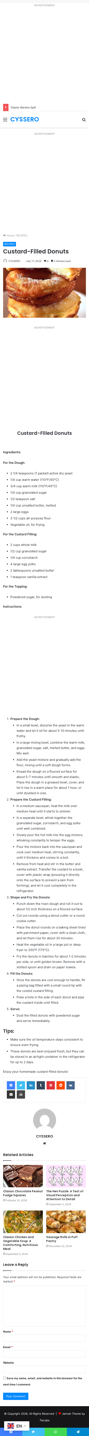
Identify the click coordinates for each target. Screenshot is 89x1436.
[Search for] (84, 121)
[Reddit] (61, 1085)
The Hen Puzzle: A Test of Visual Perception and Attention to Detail (64, 1195)
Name (8, 1331)
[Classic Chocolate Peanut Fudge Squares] (23, 1176)
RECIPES (21, 235)
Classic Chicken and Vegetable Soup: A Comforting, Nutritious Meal (20, 1243)
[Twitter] (21, 1085)
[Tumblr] (41, 1085)
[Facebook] (11, 1085)
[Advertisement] (44, 56)
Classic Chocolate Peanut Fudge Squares (23, 1193)
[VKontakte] (70, 1085)
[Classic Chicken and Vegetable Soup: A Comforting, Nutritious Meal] (23, 1222)
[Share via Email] (11, 1094)
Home (10, 235)
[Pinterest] (51, 1085)
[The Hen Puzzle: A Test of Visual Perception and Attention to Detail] (66, 1176)
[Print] (21, 1094)
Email (8, 1347)
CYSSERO (14, 261)
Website (8, 1362)
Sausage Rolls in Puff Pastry (62, 1239)
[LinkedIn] (31, 1085)
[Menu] (5, 121)
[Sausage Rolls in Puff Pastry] (66, 1222)
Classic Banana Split (23, 107)
